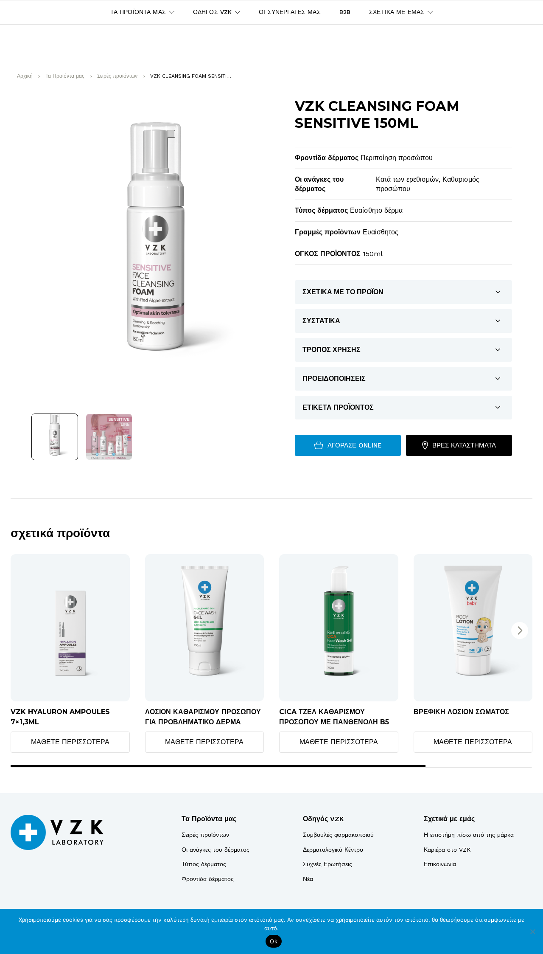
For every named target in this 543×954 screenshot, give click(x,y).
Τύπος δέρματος (204, 864)
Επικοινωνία (440, 864)
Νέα (308, 878)
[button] (519, 630)
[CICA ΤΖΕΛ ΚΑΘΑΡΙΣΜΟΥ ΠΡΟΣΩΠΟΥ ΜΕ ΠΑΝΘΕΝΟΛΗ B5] (338, 627)
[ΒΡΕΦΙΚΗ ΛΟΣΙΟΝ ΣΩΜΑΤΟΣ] (473, 627)
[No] (532, 931)
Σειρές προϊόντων (205, 834)
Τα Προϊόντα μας (209, 819)
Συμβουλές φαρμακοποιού (338, 834)
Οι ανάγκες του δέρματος (215, 849)
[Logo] (57, 832)
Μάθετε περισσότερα (70, 742)
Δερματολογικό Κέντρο (333, 849)
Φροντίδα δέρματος (208, 878)
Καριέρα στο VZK (447, 849)
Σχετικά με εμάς (449, 819)
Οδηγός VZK (323, 819)
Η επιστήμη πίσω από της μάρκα (469, 834)
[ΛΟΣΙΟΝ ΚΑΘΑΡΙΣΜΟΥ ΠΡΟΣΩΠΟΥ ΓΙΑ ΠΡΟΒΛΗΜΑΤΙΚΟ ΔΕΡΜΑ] (204, 627)
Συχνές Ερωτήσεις (327, 864)
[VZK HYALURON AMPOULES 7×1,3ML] (70, 627)
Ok (273, 941)
